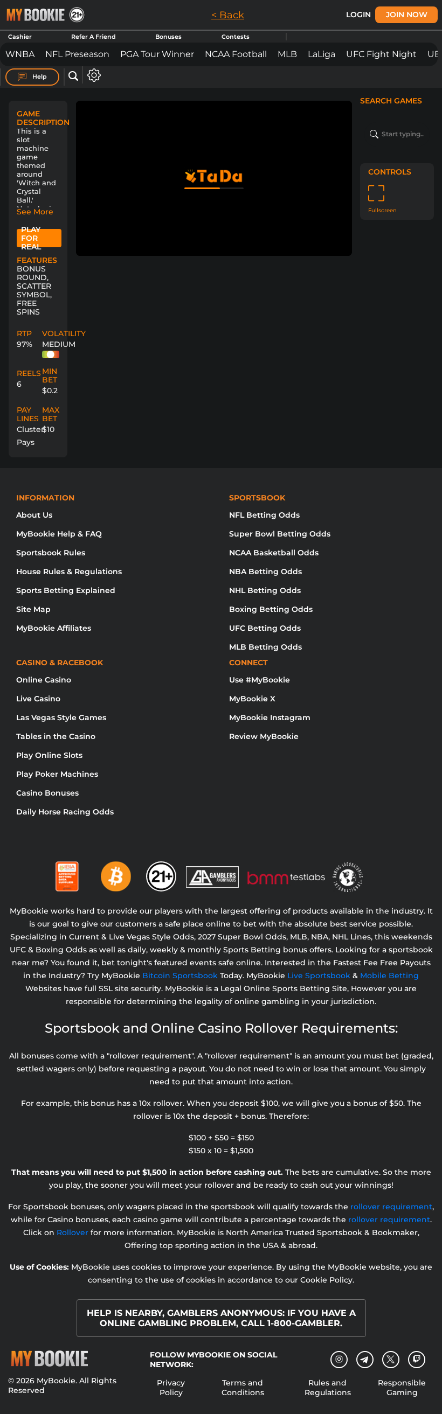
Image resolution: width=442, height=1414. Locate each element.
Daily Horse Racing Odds (65, 812)
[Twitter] (390, 1359)
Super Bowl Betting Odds (279, 534)
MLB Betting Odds (265, 647)
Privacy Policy (171, 1387)
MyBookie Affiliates (53, 628)
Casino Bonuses (47, 793)
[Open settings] (92, 75)
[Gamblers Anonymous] (213, 872)
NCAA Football (236, 54)
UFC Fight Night (381, 54)
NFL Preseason (77, 54)
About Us (34, 515)
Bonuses (168, 36)
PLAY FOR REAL (31, 238)
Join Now (406, 14)
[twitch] (416, 1359)
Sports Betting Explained (65, 590)
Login (358, 14)
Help (39, 76)
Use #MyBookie (259, 680)
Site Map (33, 609)
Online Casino (43, 680)
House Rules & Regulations (69, 571)
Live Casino (38, 698)
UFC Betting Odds (265, 628)
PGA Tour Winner (157, 54)
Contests (236, 36)
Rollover (72, 1232)
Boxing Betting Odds (271, 609)
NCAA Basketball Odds (274, 553)
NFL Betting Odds (264, 515)
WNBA (19, 54)
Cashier (20, 36)
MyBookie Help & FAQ (59, 534)
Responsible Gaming (402, 1387)
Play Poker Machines (57, 774)
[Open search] (73, 76)
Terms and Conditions (243, 1387)
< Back (227, 15)
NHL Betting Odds (265, 590)
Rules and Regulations (328, 1387)
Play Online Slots (49, 755)
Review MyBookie (264, 736)
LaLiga (321, 54)
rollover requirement (391, 1206)
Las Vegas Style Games (61, 717)
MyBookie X (252, 698)
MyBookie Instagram (269, 717)
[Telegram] (364, 1359)
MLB (287, 54)
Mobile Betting (389, 975)
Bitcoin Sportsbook (180, 975)
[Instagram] (339, 1359)
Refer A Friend (93, 36)
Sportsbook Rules (50, 553)
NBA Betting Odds (265, 571)
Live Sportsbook (318, 975)
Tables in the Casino (55, 736)
